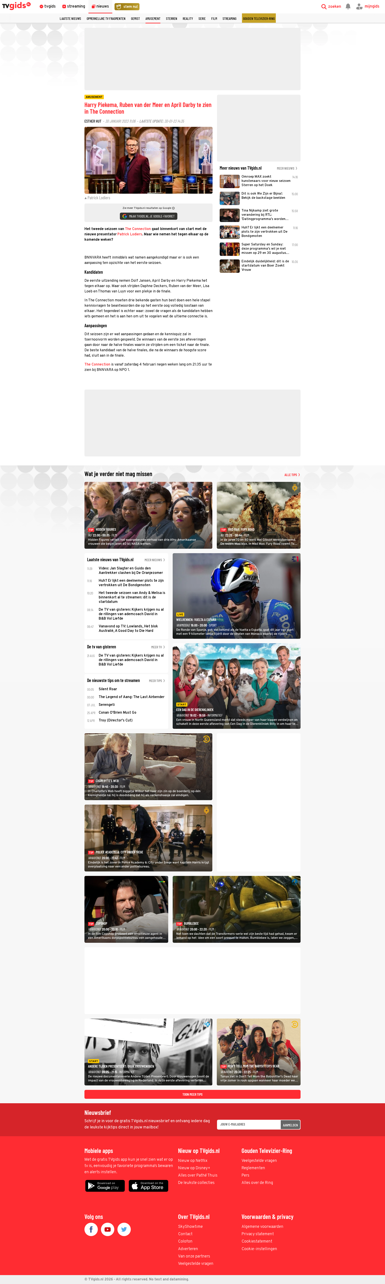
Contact (185, 1234)
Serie (202, 18)
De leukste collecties (196, 1182)
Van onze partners (194, 1256)
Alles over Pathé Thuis (197, 1175)
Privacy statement (258, 1234)
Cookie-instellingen (259, 1249)
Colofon (185, 1241)
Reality (188, 18)
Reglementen (253, 1168)
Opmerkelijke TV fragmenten (106, 18)
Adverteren (188, 1249)
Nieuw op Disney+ (194, 1168)
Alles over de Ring (257, 1182)
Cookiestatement (257, 1241)
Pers (245, 1175)
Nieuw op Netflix (192, 1160)
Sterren (171, 18)
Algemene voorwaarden (262, 1226)
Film (214, 18)
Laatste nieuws (70, 18)
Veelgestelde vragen (259, 1160)
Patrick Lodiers (129, 234)
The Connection (138, 229)
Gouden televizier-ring (259, 18)
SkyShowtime (190, 1226)
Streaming (229, 18)
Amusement (152, 18)
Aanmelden (290, 1125)
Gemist (135, 18)
